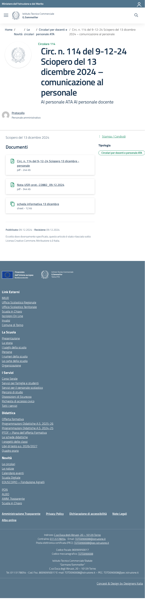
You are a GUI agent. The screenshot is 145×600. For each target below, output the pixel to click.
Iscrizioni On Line (12, 316)
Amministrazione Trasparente (21, 513)
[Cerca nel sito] (136, 15)
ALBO (5, 494)
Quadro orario (10, 450)
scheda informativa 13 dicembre (38, 204)
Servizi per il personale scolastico (22, 387)
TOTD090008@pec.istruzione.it (91, 543)
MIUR (5, 298)
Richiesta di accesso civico (18, 401)
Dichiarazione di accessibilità (88, 513)
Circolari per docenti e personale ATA (121, 153)
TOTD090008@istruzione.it (90, 539)
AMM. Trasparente (13, 498)
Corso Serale (10, 378)
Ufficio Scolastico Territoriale (19, 307)
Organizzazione (11, 365)
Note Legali (119, 513)
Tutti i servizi (9, 405)
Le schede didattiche (15, 437)
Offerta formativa (13, 419)
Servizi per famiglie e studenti (20, 383)
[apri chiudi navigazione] (6, 15)
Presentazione (11, 338)
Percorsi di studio (12, 392)
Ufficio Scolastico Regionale (19, 302)
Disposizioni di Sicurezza (16, 396)
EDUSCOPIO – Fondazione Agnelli (23, 482)
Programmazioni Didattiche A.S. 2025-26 (27, 423)
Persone (7, 352)
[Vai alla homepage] (16, 15)
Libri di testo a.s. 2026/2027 (19, 446)
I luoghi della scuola (14, 347)
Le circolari (8, 464)
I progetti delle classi (15, 441)
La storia (7, 343)
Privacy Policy (55, 513)
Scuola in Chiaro (12, 311)
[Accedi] (139, 4)
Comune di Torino (12, 325)
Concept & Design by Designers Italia (120, 583)
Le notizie (8, 468)
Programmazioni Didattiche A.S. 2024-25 (27, 428)
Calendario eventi (13, 473)
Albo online (9, 520)
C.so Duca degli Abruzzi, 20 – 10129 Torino (77, 535)
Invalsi (6, 320)
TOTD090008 (85, 554)
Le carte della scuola (15, 361)
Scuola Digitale (11, 477)
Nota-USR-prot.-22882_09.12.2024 (40, 185)
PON (5, 489)
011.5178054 (58, 539)
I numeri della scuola (15, 356)
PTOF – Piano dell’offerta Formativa (24, 432)
